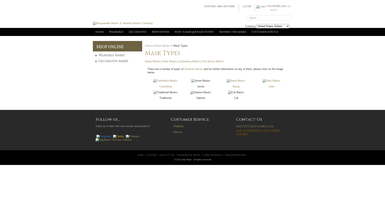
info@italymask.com (255, 126)
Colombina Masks (189, 61)
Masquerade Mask (235, 155)
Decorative (138, 32)
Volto (271, 86)
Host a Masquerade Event (194, 32)
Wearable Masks (111, 55)
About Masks (162, 45)
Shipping (178, 126)
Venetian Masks (193, 69)
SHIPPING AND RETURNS (219, 6)
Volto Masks (170, 61)
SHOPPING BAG (277, 6)
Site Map (152, 155)
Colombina (165, 86)
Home (99, 32)
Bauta (236, 86)
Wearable (116, 32)
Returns (177, 132)
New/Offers (160, 32)
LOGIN (247, 6)
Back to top (167, 155)
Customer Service (265, 32)
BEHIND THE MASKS (232, 32)
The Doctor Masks (213, 61)
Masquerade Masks (189, 155)
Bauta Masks (152, 61)
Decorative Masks (113, 61)
